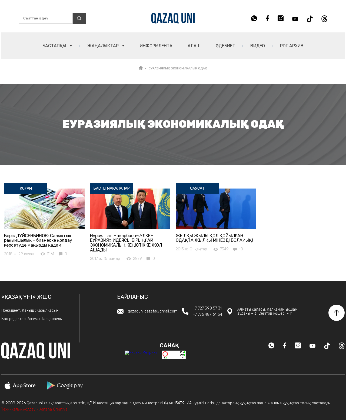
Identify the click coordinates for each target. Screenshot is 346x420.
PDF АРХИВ (292, 45)
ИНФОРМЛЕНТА (156, 45)
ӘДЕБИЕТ (225, 45)
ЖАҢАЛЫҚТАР (103, 45)
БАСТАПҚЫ (54, 45)
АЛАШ (194, 45)
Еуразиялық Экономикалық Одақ (178, 68)
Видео (257, 45)
